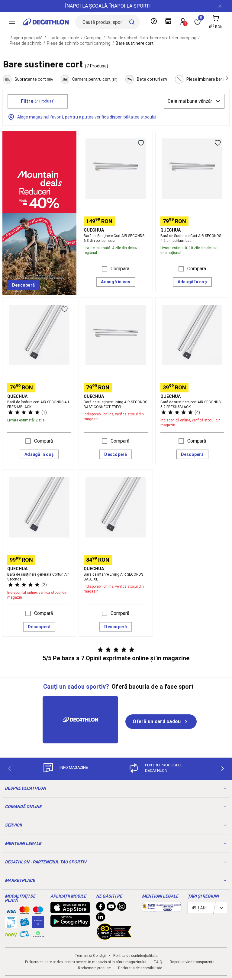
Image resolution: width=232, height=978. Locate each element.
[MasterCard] (24, 911)
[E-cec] (38, 925)
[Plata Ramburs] (24, 935)
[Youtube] (111, 907)
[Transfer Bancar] (11, 925)
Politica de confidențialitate (135, 956)
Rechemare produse (94, 968)
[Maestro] (38, 911)
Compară (120, 268)
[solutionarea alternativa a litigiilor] (162, 908)
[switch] (141, 143)
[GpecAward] (114, 937)
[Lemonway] (38, 934)
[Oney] (11, 934)
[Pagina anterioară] (9, 768)
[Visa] (11, 910)
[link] (23, 285)
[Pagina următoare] (222, 768)
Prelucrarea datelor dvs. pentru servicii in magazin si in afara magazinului (85, 962)
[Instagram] (121, 907)
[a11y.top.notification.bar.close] (220, 6)
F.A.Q (158, 962)
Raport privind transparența (192, 962)
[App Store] (70, 910)
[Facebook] (100, 907)
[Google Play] (70, 923)
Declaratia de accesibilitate (140, 968)
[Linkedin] (100, 918)
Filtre (38, 101)
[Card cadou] (24, 923)
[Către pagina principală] (46, 22)
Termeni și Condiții (90, 956)
